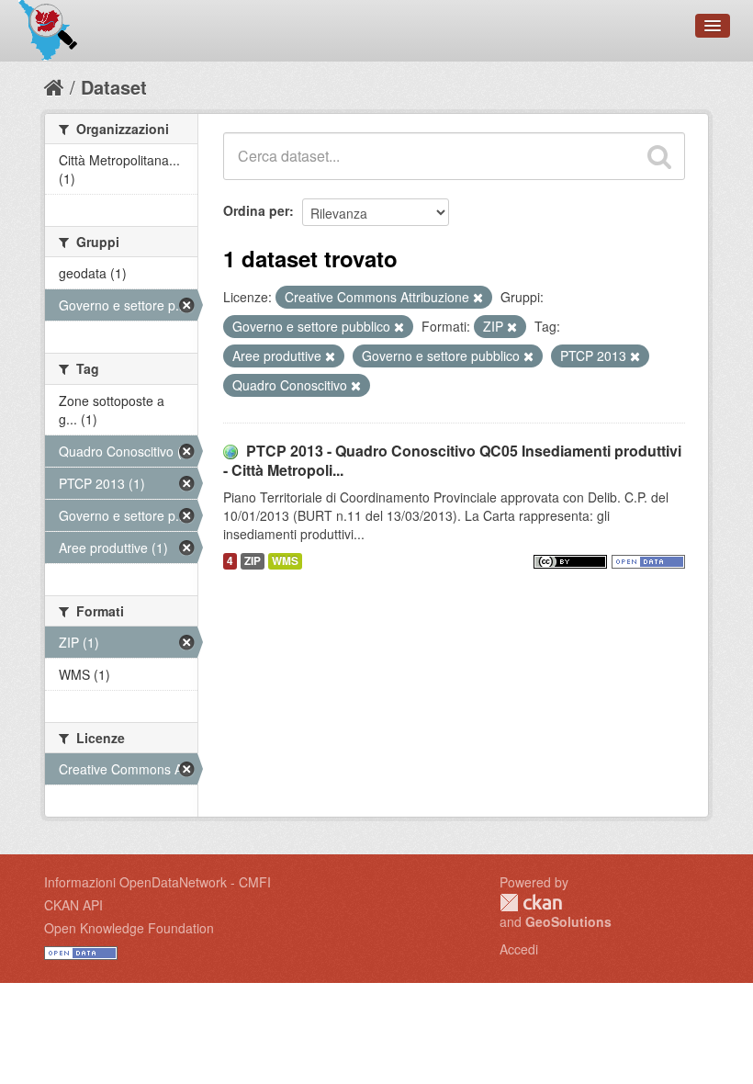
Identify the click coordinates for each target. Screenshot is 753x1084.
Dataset (114, 86)
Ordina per (256, 210)
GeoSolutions (568, 921)
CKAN (531, 902)
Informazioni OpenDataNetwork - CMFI (157, 882)
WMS (285, 561)
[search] (659, 156)
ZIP (252, 561)
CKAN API (73, 905)
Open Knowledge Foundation (129, 928)
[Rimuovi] (478, 297)
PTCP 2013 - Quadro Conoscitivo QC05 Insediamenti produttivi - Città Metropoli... (452, 460)
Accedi (519, 949)
